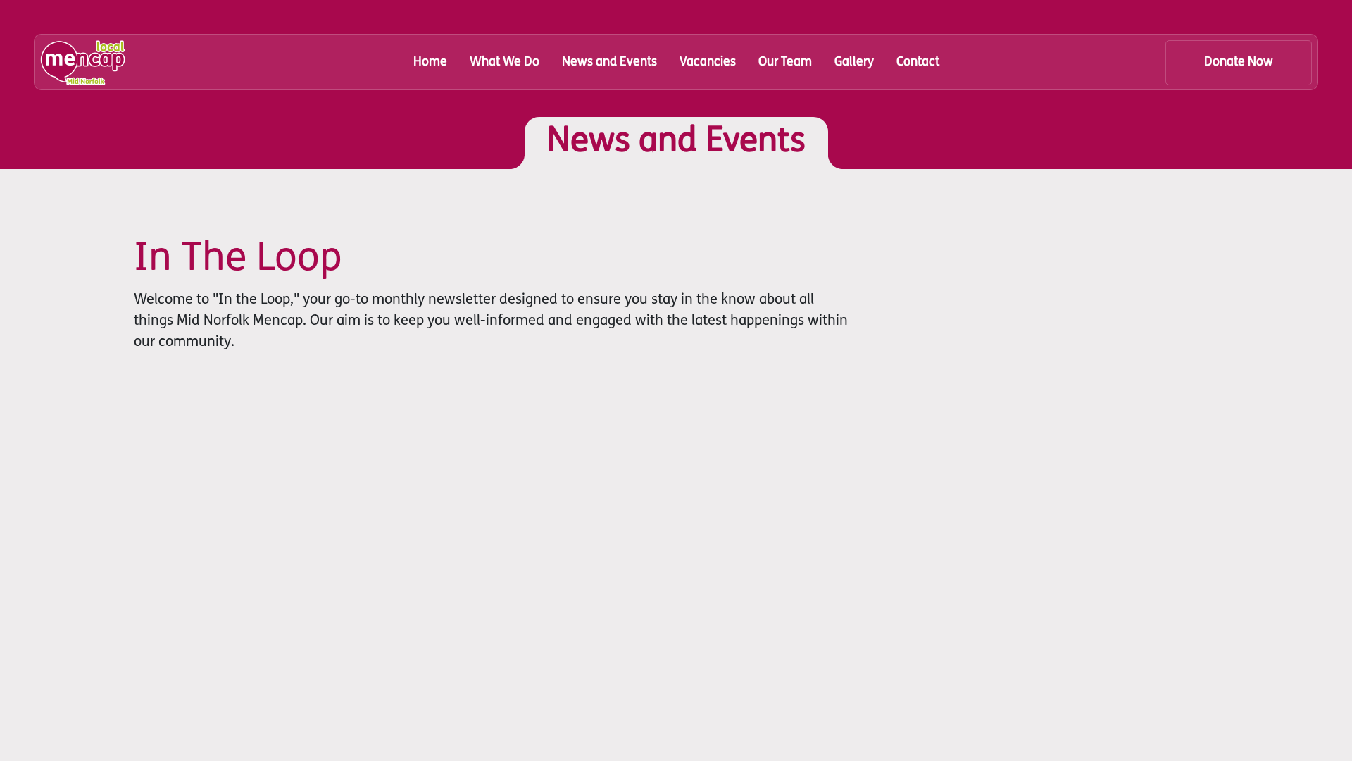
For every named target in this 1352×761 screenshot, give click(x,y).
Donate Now (1238, 62)
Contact (917, 62)
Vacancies (708, 62)
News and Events (609, 62)
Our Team (785, 62)
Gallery (854, 62)
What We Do (504, 62)
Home (430, 62)
